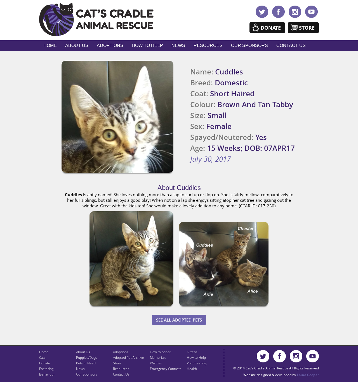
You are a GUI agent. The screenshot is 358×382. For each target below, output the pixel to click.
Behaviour (47, 374)
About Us (76, 45)
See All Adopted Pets (179, 320)
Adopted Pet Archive (128, 357)
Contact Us (291, 45)
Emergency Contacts (165, 368)
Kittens (192, 352)
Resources (208, 45)
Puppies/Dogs (86, 357)
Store (307, 27)
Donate (271, 27)
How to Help (147, 45)
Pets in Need (86, 363)
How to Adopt (160, 352)
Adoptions (110, 45)
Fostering (46, 368)
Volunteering (196, 363)
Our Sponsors (249, 45)
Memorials (158, 357)
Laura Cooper (308, 374)
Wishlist (156, 363)
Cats (42, 357)
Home (50, 45)
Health (192, 368)
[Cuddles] (131, 307)
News (178, 45)
